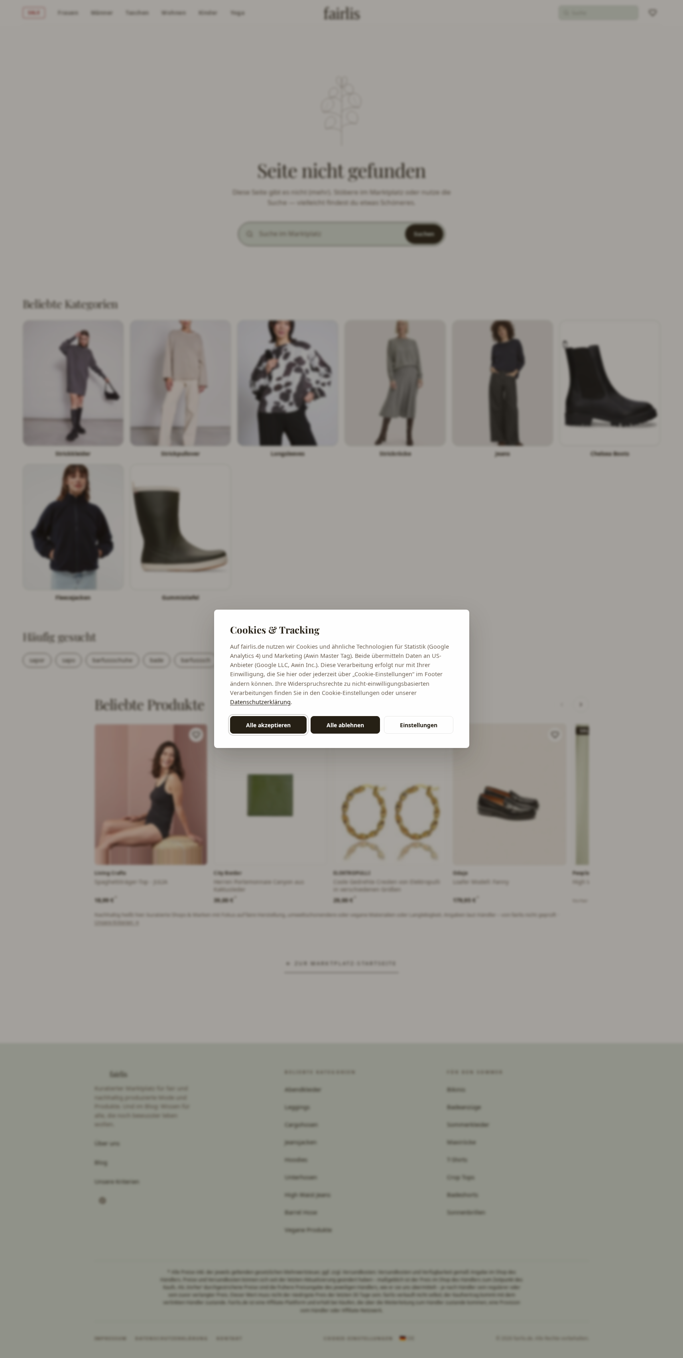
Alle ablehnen (345, 725)
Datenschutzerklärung (260, 702)
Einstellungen (418, 725)
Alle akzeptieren (268, 725)
